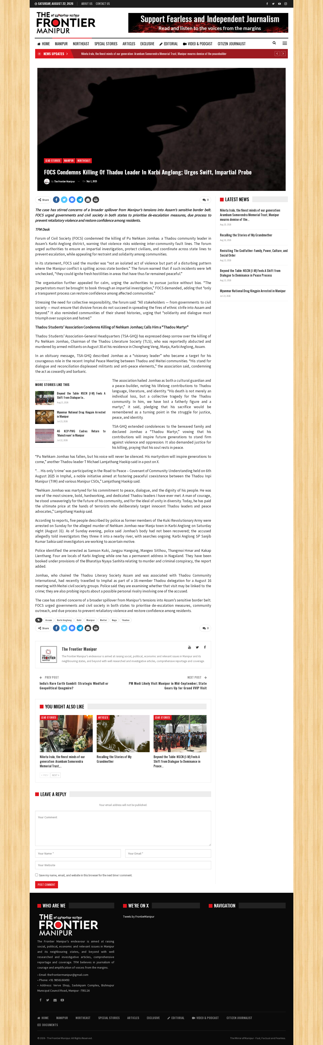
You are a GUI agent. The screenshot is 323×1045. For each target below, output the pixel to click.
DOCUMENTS (50, 1024)
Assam (48, 620)
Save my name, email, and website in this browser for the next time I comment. (85, 875)
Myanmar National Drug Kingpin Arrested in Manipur (81, 414)
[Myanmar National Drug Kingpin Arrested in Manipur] (44, 417)
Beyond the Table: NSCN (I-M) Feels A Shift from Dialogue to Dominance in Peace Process (250, 272)
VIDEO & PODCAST (200, 43)
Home (46, 43)
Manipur (90, 620)
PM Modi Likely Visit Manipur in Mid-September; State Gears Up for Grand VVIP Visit (168, 685)
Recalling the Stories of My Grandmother (246, 234)
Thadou (125, 620)
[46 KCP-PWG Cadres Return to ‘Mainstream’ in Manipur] (44, 436)
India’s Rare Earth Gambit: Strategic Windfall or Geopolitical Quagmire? (74, 685)
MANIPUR (61, 43)
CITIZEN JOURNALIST (232, 43)
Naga (114, 620)
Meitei (103, 620)
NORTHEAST (81, 43)
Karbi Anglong (64, 620)
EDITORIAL (171, 43)
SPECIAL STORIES (105, 43)
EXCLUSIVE (147, 43)
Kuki (79, 620)
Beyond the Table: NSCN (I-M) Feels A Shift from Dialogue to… (81, 395)
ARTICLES (129, 43)
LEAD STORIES (52, 160)
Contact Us (103, 3)
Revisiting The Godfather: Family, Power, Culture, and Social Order (254, 252)
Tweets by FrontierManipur (138, 916)
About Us (87, 3)
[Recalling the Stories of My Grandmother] (123, 733)
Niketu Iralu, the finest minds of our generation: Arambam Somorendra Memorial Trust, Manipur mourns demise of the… (250, 215)
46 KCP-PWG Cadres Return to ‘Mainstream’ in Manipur (81, 433)
